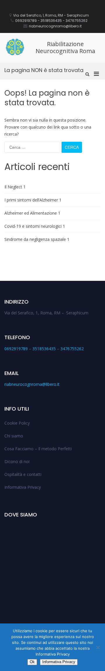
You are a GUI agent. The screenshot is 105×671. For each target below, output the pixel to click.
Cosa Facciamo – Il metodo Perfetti (38, 448)
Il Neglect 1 (15, 187)
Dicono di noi (16, 461)
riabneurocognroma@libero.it (32, 384)
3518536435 (44, 348)
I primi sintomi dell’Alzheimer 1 (33, 200)
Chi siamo (13, 436)
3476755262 (72, 348)
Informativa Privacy (22, 487)
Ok (32, 662)
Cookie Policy (17, 423)
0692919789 (16, 348)
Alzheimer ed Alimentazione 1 (32, 213)
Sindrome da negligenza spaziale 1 (36, 239)
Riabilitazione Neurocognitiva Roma (65, 47)
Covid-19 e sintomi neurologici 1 (34, 226)
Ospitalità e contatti (22, 474)
